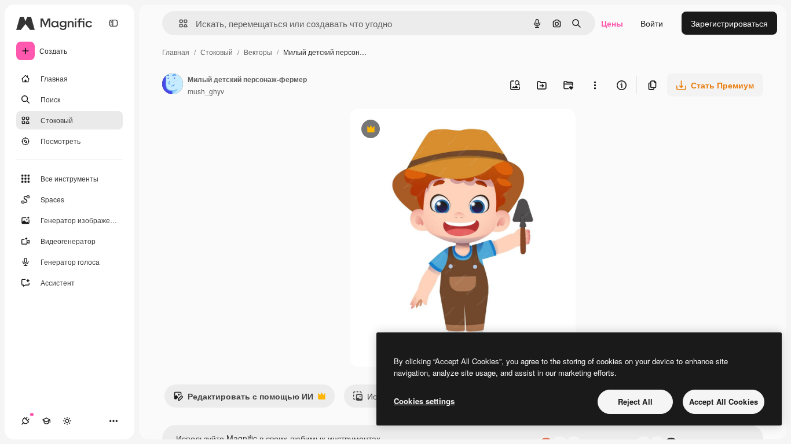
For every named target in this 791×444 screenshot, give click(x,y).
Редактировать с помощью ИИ (243, 399)
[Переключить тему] (67, 421)
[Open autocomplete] (179, 23)
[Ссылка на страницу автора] (172, 85)
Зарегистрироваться (729, 23)
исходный (427, 130)
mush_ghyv (206, 91)
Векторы (258, 52)
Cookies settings (424, 400)
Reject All (635, 401)
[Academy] (46, 421)
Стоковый (216, 52)
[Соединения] (25, 421)
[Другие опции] (594, 85)
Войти (651, 23)
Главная (175, 52)
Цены (612, 23)
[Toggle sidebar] (113, 23)
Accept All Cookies (723, 401)
